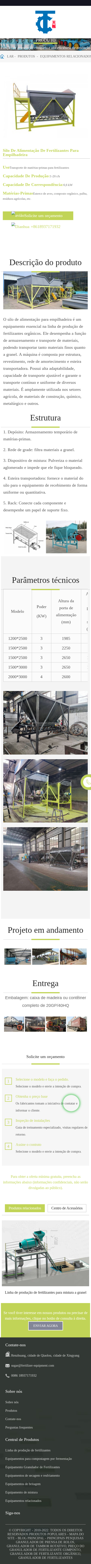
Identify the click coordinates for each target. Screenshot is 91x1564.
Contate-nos (13, 1419)
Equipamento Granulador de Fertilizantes (32, 1467)
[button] (82, 107)
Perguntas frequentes (19, 1427)
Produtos (26, 56)
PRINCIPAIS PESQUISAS (65, 1538)
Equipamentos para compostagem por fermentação (38, 1459)
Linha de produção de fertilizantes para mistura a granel (45, 1292)
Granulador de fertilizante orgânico (45, 1554)
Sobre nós (11, 1402)
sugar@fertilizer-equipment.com (32, 1365)
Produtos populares (47, 1534)
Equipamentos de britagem (23, 1484)
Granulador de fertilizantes (45, 1558)
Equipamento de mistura (21, 1492)
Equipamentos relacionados (23, 1501)
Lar (10, 56)
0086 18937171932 (24, 1375)
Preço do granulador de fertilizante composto (47, 1548)
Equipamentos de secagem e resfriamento (32, 1475)
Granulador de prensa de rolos (45, 1542)
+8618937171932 (45, 226)
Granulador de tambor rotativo (36, 1546)
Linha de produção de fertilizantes (27, 1450)
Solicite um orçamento (43, 215)
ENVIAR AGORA (45, 1326)
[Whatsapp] (71, 1103)
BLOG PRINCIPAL (31, 1538)
